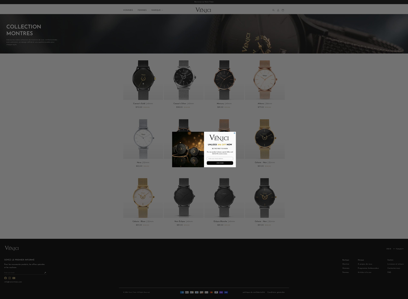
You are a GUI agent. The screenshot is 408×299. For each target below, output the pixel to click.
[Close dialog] (234, 133)
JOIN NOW (220, 163)
